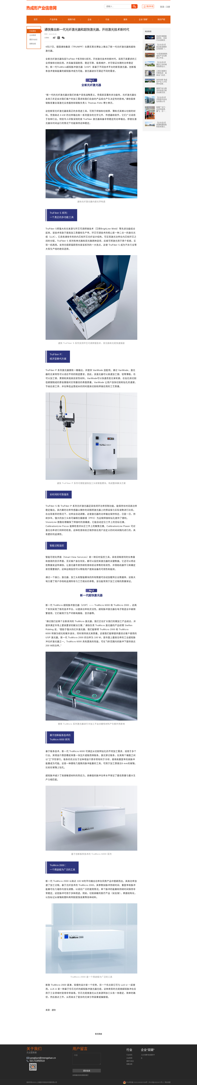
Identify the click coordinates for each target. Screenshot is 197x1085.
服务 (125, 19)
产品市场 (53, 19)
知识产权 (161, 19)
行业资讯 (32, 31)
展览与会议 (33, 39)
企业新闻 (32, 35)
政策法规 (32, 44)
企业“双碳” (143, 19)
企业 (89, 19)
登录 (162, 7)
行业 (107, 19)
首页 (35, 19)
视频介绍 (71, 19)
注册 (168, 7)
